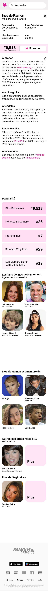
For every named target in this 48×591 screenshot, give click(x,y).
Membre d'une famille (14, 18)
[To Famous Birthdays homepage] (4, 5)
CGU (40, 580)
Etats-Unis (8, 37)
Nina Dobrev (32, 157)
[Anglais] (8, 572)
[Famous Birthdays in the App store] (16, 564)
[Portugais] (24, 572)
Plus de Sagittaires (14, 477)
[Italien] (32, 572)
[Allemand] (40, 572)
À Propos (9, 580)
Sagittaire (30, 27)
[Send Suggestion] (45, 59)
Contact (20, 580)
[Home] (24, 551)
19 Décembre (9, 27)
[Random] (45, 16)
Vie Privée (30, 580)
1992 (5, 30)
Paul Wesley (24, 67)
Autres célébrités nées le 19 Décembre (19, 440)
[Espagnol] (16, 572)
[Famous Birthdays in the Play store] (32, 564)
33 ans (29, 37)
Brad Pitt (19, 141)
